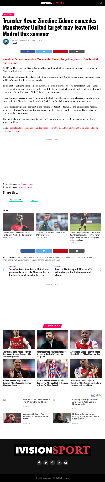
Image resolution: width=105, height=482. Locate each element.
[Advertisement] (52, 159)
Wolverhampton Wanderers (31, 260)
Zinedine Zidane (53, 260)
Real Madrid (90, 258)
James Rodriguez (55, 258)
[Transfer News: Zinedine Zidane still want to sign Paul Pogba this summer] (18, 222)
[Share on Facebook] (28, 51)
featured (42, 258)
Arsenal (22, 258)
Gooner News (27, 184)
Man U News (26, 187)
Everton (32, 258)
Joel (15, 43)
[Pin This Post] (60, 51)
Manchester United (74, 258)
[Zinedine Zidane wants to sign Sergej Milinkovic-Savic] (51, 222)
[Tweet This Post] (44, 51)
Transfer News (10, 260)
